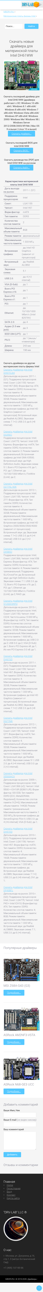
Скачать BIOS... (21, 150)
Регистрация (13, 1188)
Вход (9, 1191)
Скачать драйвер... (21, 133)
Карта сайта (13, 1198)
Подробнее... (14, 992)
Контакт (11, 1194)
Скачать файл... (21, 167)
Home (10, 1185)
